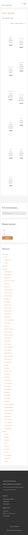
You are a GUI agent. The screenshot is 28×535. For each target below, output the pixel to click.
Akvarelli (7, 437)
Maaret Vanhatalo (9, 329)
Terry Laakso (8, 416)
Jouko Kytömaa (8, 311)
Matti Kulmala (8, 350)
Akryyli (6, 434)
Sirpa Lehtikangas (9, 410)
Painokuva (7, 449)
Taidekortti (7, 458)
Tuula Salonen (8, 422)
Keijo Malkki (8, 317)
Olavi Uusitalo (8, 362)
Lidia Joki (7, 326)
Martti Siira (8, 341)
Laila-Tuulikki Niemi (9, 320)
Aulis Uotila (8, 287)
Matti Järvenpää (9, 347)
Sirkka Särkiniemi (9, 407)
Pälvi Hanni (7, 377)
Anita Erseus (8, 275)
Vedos (6, 461)
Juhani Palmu (8, 314)
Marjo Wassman (8, 332)
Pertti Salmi (8, 386)
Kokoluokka (5, 254)
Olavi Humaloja (8, 359)
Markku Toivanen (9, 335)
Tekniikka (4, 431)
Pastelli (6, 452)
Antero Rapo (8, 278)
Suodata (7, 238)
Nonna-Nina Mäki (9, 356)
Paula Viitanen (8, 380)
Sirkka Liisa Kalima (9, 404)
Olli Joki (7, 365)
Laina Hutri (7, 323)
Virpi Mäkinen (8, 428)
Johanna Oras (8, 308)
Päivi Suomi (7, 374)
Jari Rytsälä (8, 305)
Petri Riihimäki (8, 389)
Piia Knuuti (7, 392)
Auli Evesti (7, 284)
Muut (6, 443)
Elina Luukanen (8, 293)
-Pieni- (6, 263)
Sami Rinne (7, 401)
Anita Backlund (8, 272)
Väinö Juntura (8, 425)
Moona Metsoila (8, 353)
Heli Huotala (8, 299)
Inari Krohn (7, 302)
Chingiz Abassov (9, 290)
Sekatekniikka (8, 455)
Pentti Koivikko (8, 383)
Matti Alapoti (8, 344)
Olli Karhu (7, 368)
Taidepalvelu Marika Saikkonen (7, 5)
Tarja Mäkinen (8, 413)
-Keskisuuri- (8, 260)
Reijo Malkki (8, 398)
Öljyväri (7, 446)
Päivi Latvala (8, 371)
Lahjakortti (5, 266)
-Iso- (6, 257)
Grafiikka (7, 440)
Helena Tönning (8, 296)
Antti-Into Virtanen (10, 281)
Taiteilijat (4, 269)
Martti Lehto (8, 338)
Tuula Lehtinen (8, 419)
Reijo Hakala (8, 395)
